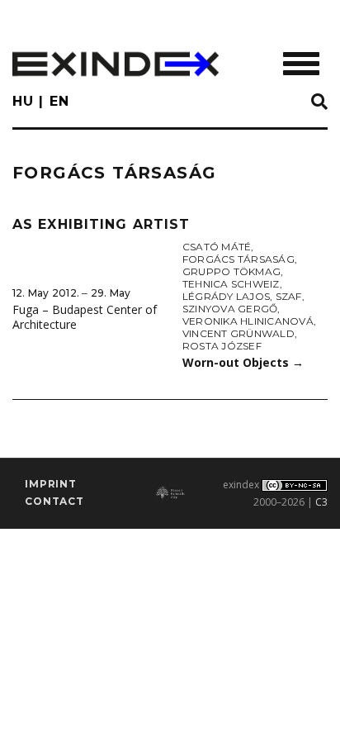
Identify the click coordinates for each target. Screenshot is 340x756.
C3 (321, 502)
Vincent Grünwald (238, 333)
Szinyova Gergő (229, 308)
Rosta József (222, 346)
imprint (51, 484)
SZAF (289, 296)
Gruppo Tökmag (231, 271)
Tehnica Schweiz (231, 284)
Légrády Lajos (226, 296)
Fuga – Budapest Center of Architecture (84, 317)
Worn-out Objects (243, 362)
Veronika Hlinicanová (248, 321)
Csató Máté (216, 246)
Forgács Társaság (238, 259)
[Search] (319, 102)
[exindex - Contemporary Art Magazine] (115, 64)
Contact (54, 501)
